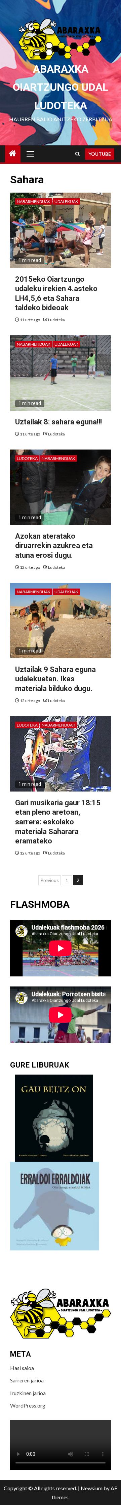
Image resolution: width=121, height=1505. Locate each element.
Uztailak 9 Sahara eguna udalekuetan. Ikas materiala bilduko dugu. (55, 679)
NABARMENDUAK (33, 201)
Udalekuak (66, 201)
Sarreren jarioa (27, 1380)
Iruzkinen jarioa (28, 1393)
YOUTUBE (99, 154)
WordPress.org (27, 1405)
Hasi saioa (22, 1368)
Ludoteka (56, 319)
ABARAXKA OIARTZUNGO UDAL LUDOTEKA (60, 87)
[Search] (77, 153)
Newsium (92, 1488)
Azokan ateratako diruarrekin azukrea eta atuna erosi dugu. (54, 545)
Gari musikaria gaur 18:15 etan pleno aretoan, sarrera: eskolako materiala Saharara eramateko (57, 822)
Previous (49, 880)
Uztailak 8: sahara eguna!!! (58, 422)
